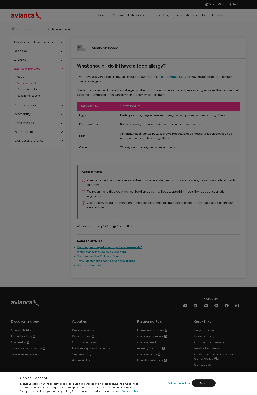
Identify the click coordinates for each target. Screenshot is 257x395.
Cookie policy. (129, 391)
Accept (203, 383)
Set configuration (178, 383)
